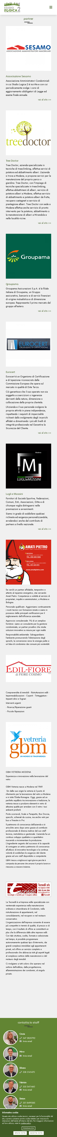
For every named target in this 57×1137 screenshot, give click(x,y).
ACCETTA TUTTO (36, 1133)
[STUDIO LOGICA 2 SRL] (21, 7)
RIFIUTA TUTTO (20, 1133)
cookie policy (26, 1123)
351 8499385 (29, 1102)
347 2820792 (29, 1038)
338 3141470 (29, 1072)
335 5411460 (29, 1086)
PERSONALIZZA (28, 1128)
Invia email (27, 1041)
